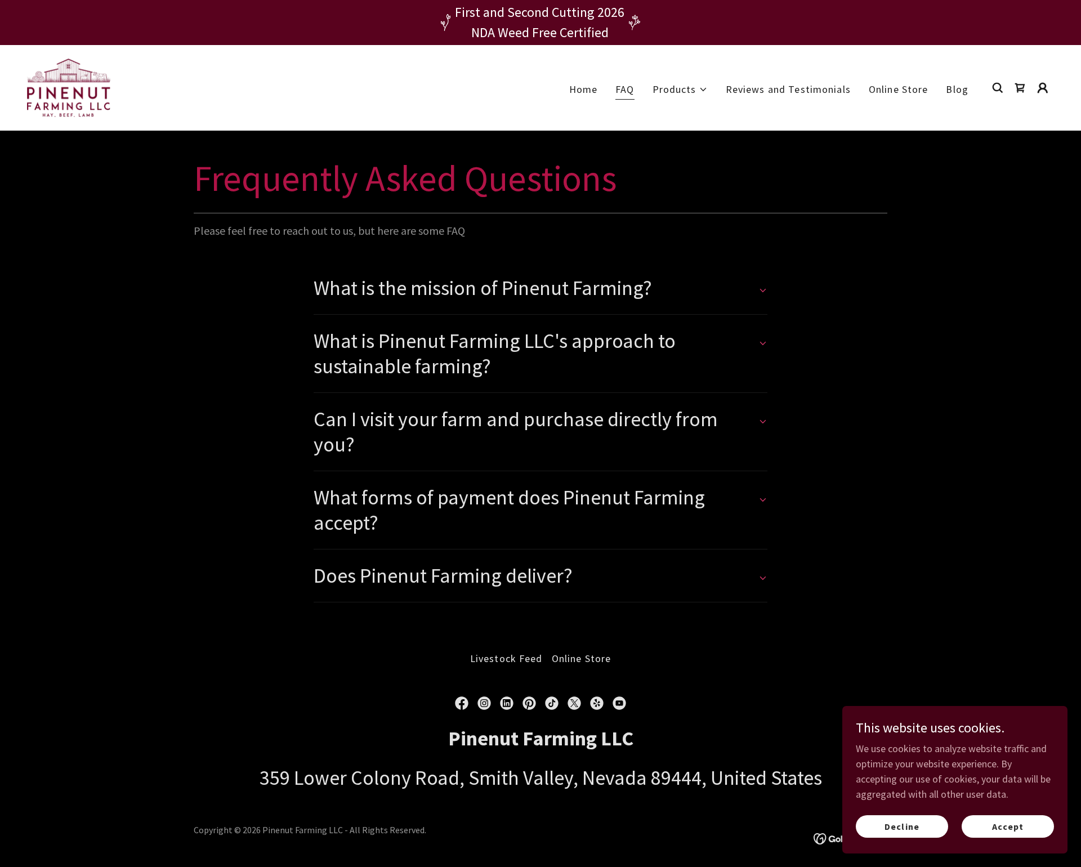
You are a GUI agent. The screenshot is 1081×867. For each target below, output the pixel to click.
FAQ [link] (624, 89)
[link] (68, 86)
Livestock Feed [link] (506, 658)
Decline (902, 826)
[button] (680, 89)
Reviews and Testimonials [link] (788, 89)
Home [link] (583, 89)
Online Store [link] (898, 89)
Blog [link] (957, 89)
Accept (1008, 826)
